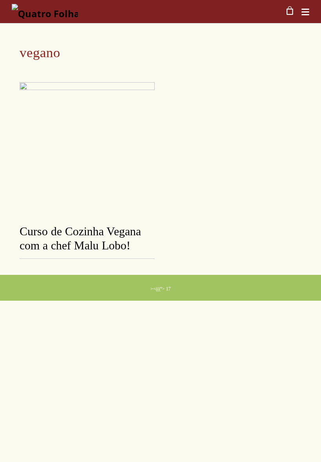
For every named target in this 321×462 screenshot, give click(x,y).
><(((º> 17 (160, 289)
